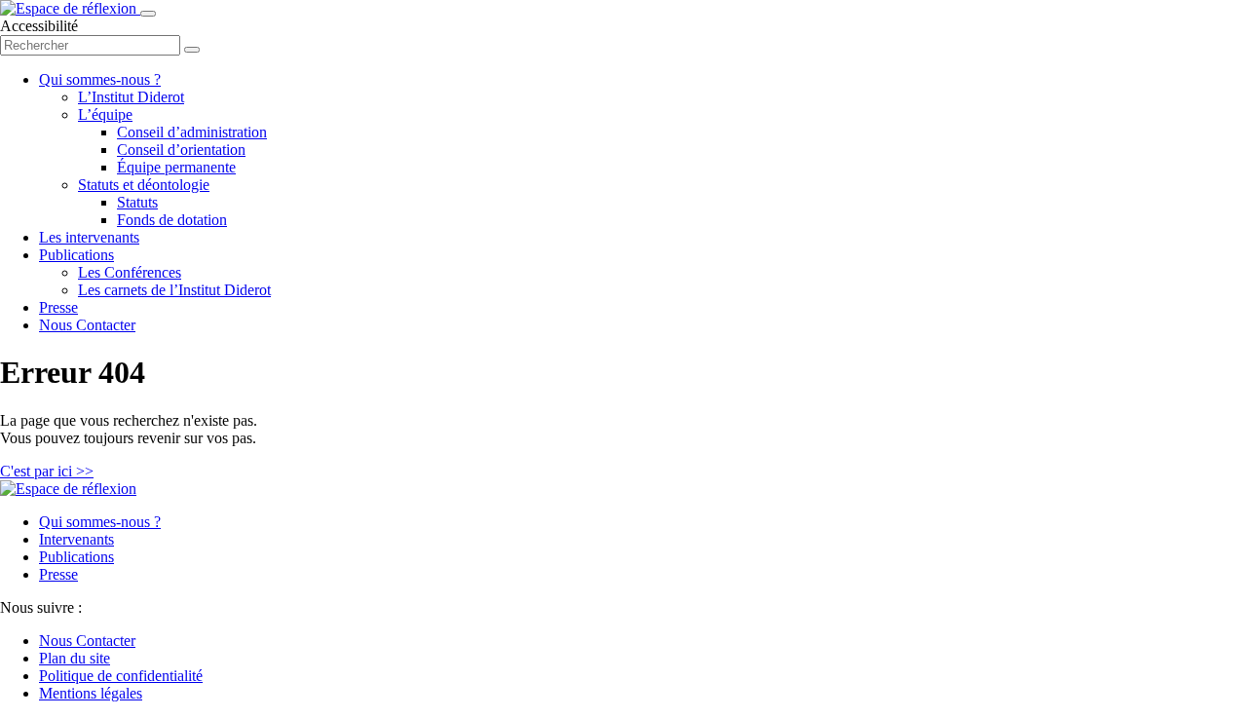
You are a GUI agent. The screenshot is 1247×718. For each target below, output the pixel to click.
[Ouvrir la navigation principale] (148, 14)
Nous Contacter (87, 325)
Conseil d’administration (192, 132)
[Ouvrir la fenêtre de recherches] (192, 50)
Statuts (137, 202)
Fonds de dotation (172, 219)
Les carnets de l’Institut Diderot (174, 290)
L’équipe (105, 114)
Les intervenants (89, 237)
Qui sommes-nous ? (100, 79)
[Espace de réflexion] (70, 8)
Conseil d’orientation (181, 149)
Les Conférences (129, 272)
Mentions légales (90, 693)
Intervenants (76, 539)
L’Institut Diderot (131, 97)
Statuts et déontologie (143, 184)
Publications (76, 254)
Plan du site (74, 658)
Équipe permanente (176, 167)
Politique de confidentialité (121, 675)
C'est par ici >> (47, 471)
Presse (58, 307)
